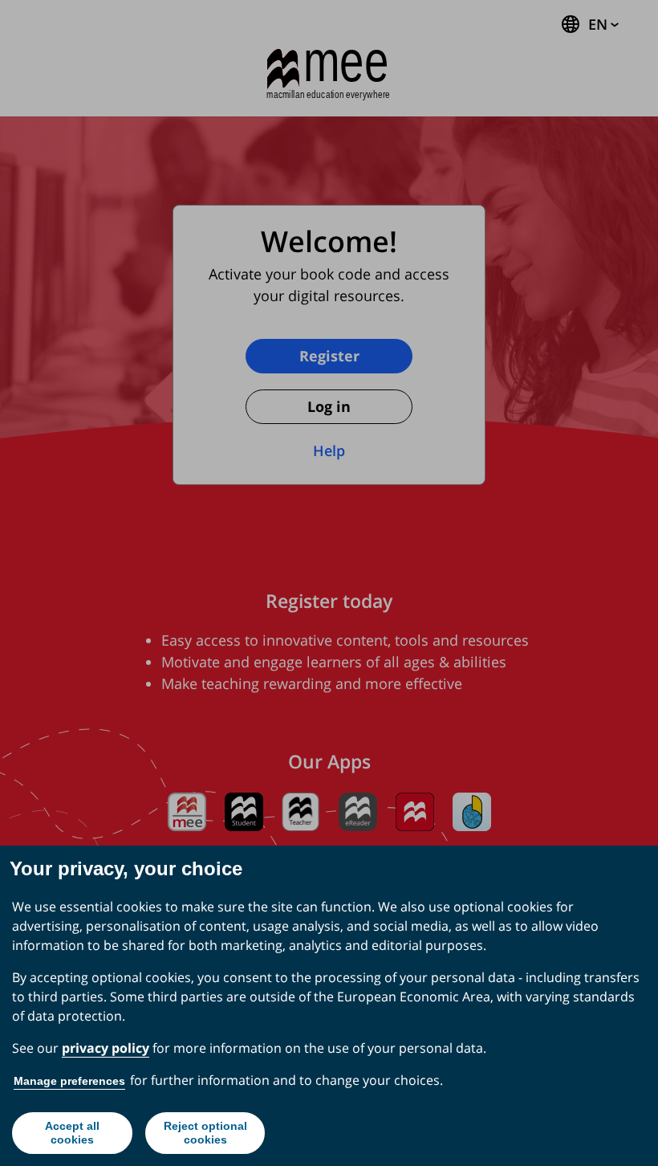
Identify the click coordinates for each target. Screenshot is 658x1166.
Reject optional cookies (205, 1132)
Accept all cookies (72, 1132)
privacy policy (105, 1048)
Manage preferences (69, 1080)
